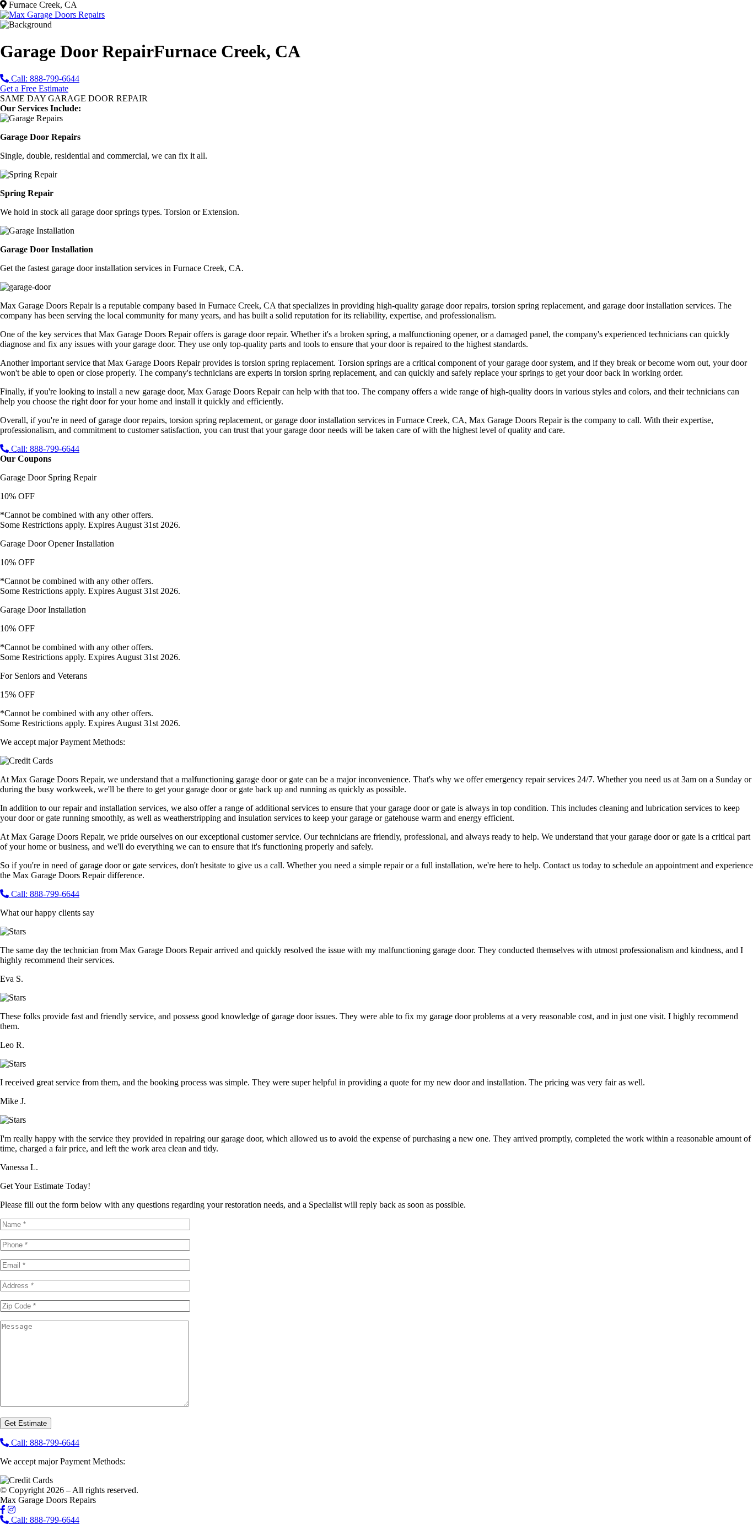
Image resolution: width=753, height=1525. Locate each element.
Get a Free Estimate (34, 88)
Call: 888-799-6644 (44, 78)
